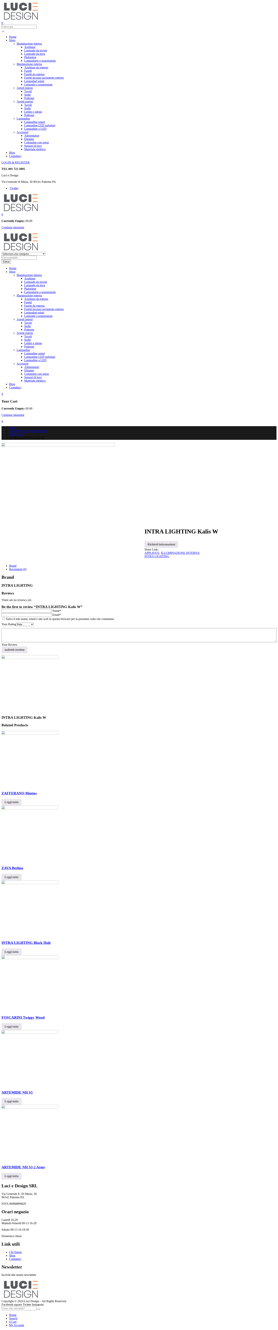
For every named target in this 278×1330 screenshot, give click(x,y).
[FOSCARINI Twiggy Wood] (30, 958)
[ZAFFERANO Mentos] (30, 733)
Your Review (9, 644)
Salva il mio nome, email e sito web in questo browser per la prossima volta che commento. (60, 619)
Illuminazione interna (29, 43)
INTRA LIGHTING (156, 556)
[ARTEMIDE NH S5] (30, 1032)
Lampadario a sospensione (40, 60)
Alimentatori (31, 135)
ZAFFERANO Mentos (19, 793)
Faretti (28, 70)
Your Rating (9, 624)
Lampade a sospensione (38, 84)
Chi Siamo (15, 1252)
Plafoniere (30, 57)
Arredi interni (25, 88)
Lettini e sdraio (33, 111)
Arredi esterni (25, 101)
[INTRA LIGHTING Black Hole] (30, 883)
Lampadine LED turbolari (39, 125)
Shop (12, 40)
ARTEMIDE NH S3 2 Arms (23, 1167)
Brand (12, 565)
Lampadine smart (34, 122)
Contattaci (15, 156)
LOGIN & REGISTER (16, 162)
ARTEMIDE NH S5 (17, 1092)
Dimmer (29, 139)
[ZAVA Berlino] (30, 808)
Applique (29, 47)
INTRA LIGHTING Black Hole (26, 943)
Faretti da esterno (34, 74)
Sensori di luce (33, 145)
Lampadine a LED (35, 128)
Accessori (22, 132)
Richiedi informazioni (161, 544)
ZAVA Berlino (12, 868)
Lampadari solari (34, 81)
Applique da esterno (36, 67)
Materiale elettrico (35, 149)
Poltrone (29, 98)
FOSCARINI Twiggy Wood (23, 1017)
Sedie (27, 94)
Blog (12, 152)
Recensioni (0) (17, 569)
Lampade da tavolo (35, 50)
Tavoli (28, 91)
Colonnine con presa (36, 142)
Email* (56, 614)
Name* (56, 610)
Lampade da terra (34, 53)
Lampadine (23, 118)
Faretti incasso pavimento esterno (44, 77)
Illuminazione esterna (29, 64)
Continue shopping (13, 227)
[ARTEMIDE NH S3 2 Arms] (30, 1107)
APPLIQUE (16, 434)
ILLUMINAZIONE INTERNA (28, 431)
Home (12, 36)
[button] (2, 214)
